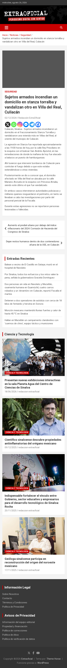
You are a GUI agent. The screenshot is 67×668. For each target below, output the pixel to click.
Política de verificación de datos (18, 639)
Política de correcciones (14, 630)
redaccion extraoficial (28, 391)
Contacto (7, 598)
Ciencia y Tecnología (19, 334)
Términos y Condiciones (14, 602)
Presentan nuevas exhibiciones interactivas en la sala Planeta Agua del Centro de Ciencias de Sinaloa (32, 384)
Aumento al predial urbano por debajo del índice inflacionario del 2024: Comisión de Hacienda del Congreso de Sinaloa (32, 228)
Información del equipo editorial (18, 622)
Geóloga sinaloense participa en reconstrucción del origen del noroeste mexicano (30, 562)
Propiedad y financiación (14, 626)
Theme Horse (54, 658)
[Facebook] (38, 124)
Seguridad (11, 91)
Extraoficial (27, 658)
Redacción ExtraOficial (29, 118)
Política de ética (10, 634)
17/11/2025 (11, 570)
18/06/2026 (11, 391)
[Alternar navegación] (6, 27)
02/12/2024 (11, 118)
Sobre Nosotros (10, 594)
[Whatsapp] (14, 124)
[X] (7, 124)
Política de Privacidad (13, 606)
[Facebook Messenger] (26, 124)
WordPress (43, 662)
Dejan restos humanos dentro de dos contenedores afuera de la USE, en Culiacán (32, 243)
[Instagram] (20, 124)
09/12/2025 (11, 447)
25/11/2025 (11, 510)
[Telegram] (32, 124)
